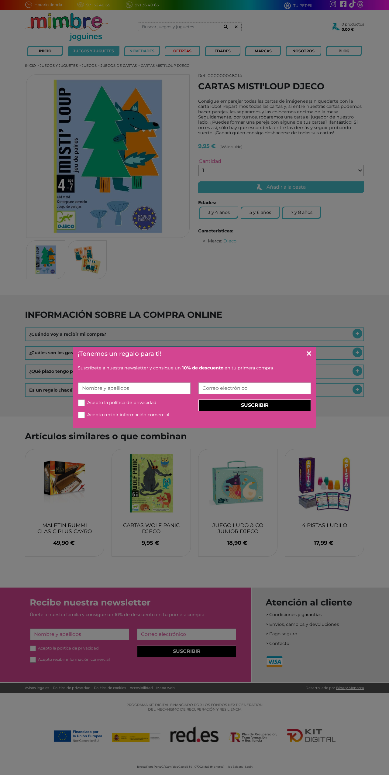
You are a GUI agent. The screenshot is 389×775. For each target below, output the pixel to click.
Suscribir (255, 405)
